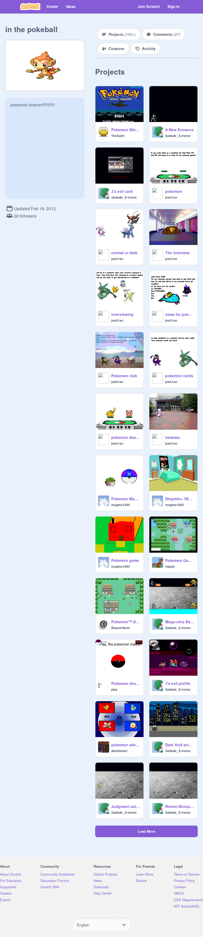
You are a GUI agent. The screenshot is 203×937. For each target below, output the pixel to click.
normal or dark (124, 252)
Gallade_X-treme (178, 135)
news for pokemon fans (179, 314)
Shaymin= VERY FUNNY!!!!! (179, 498)
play (114, 689)
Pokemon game (125, 560)
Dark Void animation (179, 744)
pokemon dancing (125, 437)
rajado (170, 566)
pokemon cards (179, 375)
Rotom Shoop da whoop (179, 806)
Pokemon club (124, 375)
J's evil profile (177, 683)
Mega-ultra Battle (179, 621)
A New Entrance (179, 129)
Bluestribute (120, 627)
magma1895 (120, 504)
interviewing (122, 314)
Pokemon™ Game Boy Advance (125, 621)
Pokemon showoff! (125, 683)
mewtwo (172, 437)
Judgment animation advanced (125, 806)
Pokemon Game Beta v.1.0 (179, 560)
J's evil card (122, 191)
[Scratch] (30, 6)
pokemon (173, 191)
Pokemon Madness (125, 498)
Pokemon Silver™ (125, 129)
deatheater (119, 750)
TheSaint (117, 135)
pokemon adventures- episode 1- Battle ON (125, 744)
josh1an (171, 197)
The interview (177, 252)
